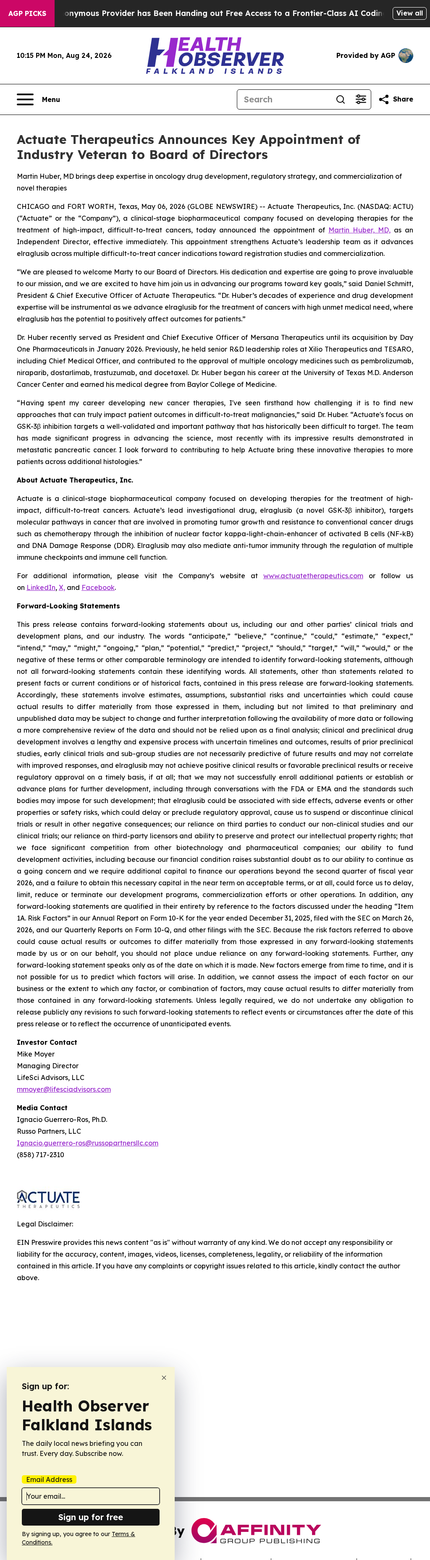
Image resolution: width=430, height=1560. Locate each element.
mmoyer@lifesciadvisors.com (64, 1089)
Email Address (49, 1479)
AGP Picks (27, 13)
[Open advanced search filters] (361, 99)
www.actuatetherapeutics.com (313, 575)
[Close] (164, 1378)
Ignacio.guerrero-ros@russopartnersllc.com (87, 1143)
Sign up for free (90, 1517)
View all (409, 13)
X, (62, 587)
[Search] (340, 99)
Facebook (98, 587)
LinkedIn (40, 587)
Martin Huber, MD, (359, 230)
